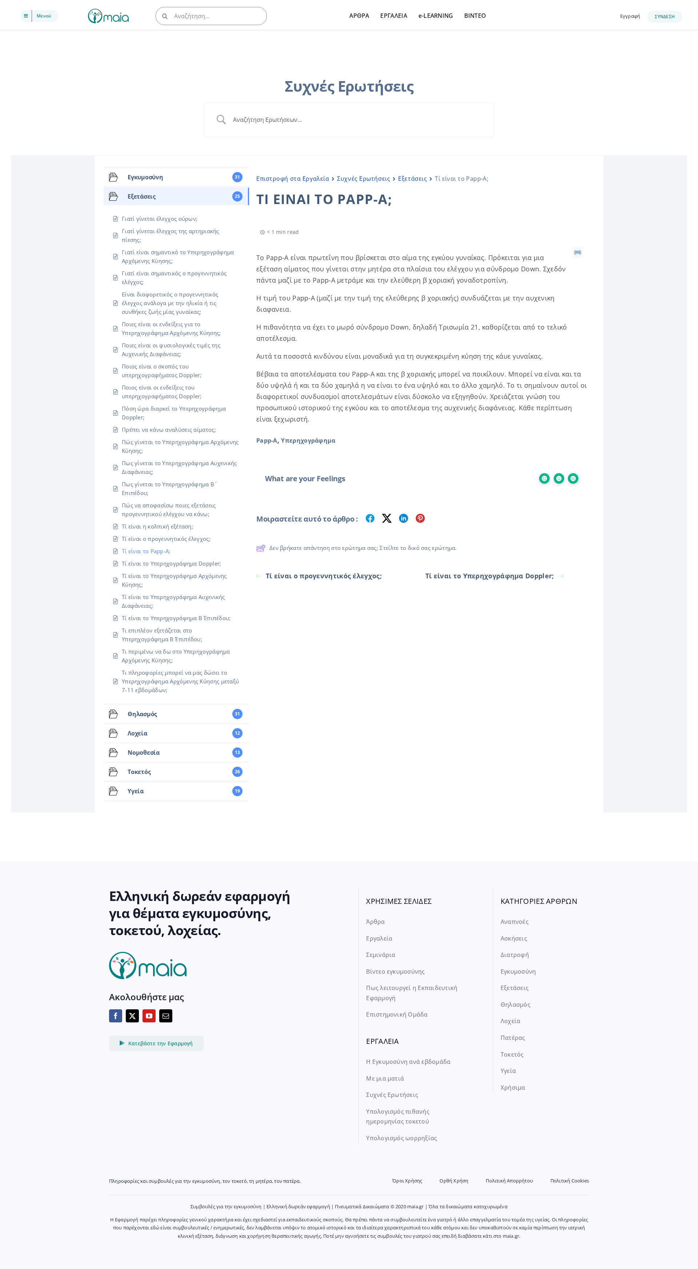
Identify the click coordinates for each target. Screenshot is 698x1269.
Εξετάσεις (412, 179)
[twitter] (132, 1015)
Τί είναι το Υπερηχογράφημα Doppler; (489, 575)
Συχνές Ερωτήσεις (363, 179)
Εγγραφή (630, 16)
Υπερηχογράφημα (308, 440)
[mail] (165, 1015)
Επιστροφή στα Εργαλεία (292, 179)
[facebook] (115, 1015)
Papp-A (266, 440)
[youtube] (149, 1015)
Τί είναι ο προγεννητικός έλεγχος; (324, 575)
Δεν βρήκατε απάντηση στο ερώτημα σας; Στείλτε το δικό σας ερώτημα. (363, 547)
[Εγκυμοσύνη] (108, 12)
